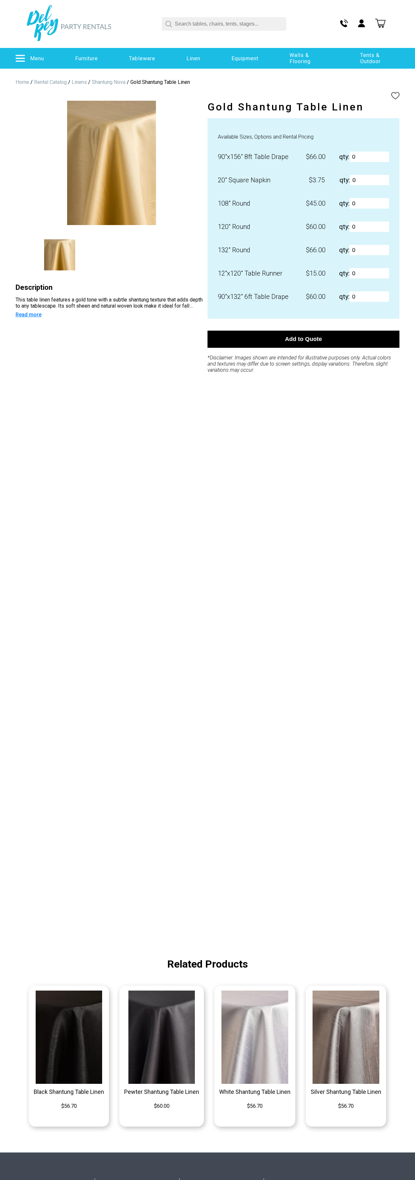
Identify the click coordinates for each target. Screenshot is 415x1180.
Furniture (86, 58)
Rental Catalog (50, 82)
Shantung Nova (108, 82)
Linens (79, 82)
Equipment (244, 58)
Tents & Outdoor (370, 58)
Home (22, 82)
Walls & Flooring (300, 58)
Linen (193, 58)
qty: (344, 157)
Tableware (142, 58)
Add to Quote (303, 339)
